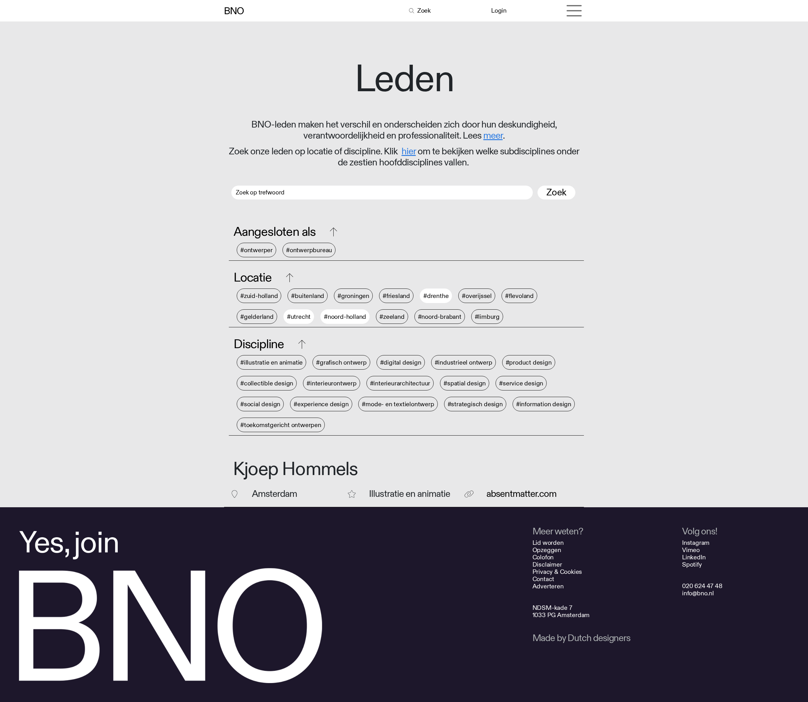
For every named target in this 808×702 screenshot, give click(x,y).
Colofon (543, 557)
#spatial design (464, 383)
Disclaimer (547, 564)
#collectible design (266, 383)
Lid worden (548, 543)
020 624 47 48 (702, 586)
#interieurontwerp (331, 383)
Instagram (696, 543)
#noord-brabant (439, 317)
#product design (529, 362)
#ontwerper (256, 250)
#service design (521, 383)
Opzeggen (546, 550)
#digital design (400, 362)
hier (408, 152)
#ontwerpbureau (309, 250)
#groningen (353, 296)
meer (492, 136)
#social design (260, 404)
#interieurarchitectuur (400, 383)
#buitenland (307, 296)
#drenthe (436, 296)
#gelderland (257, 317)
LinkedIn (693, 557)
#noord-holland (345, 317)
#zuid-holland (259, 296)
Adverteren (548, 586)
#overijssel (477, 296)
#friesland (396, 296)
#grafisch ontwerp (341, 362)
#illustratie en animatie (271, 362)
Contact (543, 579)
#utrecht (299, 317)
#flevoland (519, 296)
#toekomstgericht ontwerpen (280, 425)
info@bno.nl (698, 593)
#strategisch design (475, 404)
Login (498, 11)
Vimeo (691, 550)
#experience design (321, 404)
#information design (543, 404)
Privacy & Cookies (557, 572)
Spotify (692, 564)
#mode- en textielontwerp (398, 404)
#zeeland (391, 317)
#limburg (487, 317)
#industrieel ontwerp (463, 362)
